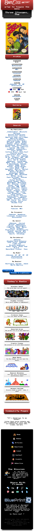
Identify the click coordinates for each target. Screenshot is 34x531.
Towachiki (11, 197)
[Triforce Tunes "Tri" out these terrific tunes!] (17, 327)
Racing (18, 231)
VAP (8, 200)
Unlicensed (17, 217)
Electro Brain (17, 153)
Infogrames (22, 161)
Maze (18, 227)
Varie (14, 200)
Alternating (17, 85)
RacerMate (11, 182)
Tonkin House (12, 196)
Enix (25, 154)
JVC (26, 162)
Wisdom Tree (17, 202)
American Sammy (16, 138)
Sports (12, 233)
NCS (16, 174)
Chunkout (10, 149)
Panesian (17, 178)
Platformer (10, 229)
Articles (18, 442)
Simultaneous (16, 257)
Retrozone (22, 182)
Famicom (14, 208)
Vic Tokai (22, 200)
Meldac (11, 170)
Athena (10, 143)
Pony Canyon (13, 181)
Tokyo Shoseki (17, 194)
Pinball (20, 228)
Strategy (20, 233)
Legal (18, 450)
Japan (25, 263)
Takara (24, 189)
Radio (18, 438)
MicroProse (20, 170)
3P (23, 255)
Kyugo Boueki (20, 166)
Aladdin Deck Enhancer (17, 241)
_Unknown (13, 84)
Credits (18, 459)
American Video (13, 141)
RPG (24, 231)
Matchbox (9, 169)
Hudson (23, 159)
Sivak (23, 185)
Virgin (13, 201)
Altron (22, 135)
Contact (18, 455)
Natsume (9, 174)
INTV (8, 162)
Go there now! (16, 514)
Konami (10, 166)
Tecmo (24, 190)
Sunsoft (9, 189)
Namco (22, 173)
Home (18, 434)
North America (17, 265)
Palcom (24, 177)
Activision (17, 65)
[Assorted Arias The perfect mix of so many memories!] (17, 341)
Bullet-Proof (22, 145)
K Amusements (13, 163)
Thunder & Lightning (20, 272)
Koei (23, 165)
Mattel (25, 169)
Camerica (24, 146)
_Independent (12, 131)
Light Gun (17, 243)
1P (20, 84)
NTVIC (13, 176)
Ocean (20, 176)
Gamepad (17, 80)
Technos (17, 190)
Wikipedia (17, 96)
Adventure (17, 76)
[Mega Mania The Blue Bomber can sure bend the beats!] (17, 371)
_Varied (21, 223)
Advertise (18, 463)
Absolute (23, 131)
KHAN (17, 165)
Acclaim (17, 133)
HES (26, 157)
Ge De (7, 157)
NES (16, 69)
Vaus (26, 249)
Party (12, 228)
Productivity (22, 229)
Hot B (16, 159)
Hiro (10, 159)
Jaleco (20, 162)
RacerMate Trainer (14, 249)
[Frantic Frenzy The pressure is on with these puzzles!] (17, 355)
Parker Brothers (17, 180)
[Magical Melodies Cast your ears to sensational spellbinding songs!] (17, 386)
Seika (10, 185)
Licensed (17, 73)
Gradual (15, 157)
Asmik (24, 142)
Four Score (12, 242)
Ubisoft (17, 198)
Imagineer (11, 161)
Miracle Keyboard (16, 245)
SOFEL (23, 186)
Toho (24, 193)
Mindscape (13, 173)
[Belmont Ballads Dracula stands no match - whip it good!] (17, 402)
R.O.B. (17, 247)
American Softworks (16, 139)
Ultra (24, 198)
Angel (24, 141)
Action (11, 224)
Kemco (11, 165)
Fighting (10, 227)
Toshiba (23, 196)
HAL (22, 157)
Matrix (18, 169)
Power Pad (23, 246)
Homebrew (21, 214)
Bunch (7, 146)
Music (24, 227)
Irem (13, 162)
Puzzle (11, 231)
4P (27, 255)
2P (23, 84)
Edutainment (20, 225)
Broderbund (10, 145)
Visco (20, 201)
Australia (9, 263)
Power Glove (11, 246)
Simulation (21, 232)
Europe (19, 263)
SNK (17, 186)
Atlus (16, 143)
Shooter (11, 232)
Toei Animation (14, 193)
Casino (11, 225)
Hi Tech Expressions (17, 158)
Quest (23, 181)
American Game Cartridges (16, 137)
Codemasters (21, 149)
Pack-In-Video (13, 177)
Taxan (9, 190)
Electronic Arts (14, 154)
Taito (17, 189)
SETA (17, 185)
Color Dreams (16, 150)
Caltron (15, 146)
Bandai (24, 143)
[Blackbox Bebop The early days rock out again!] (17, 298)
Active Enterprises (16, 134)
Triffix (9, 198)
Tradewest (22, 197)
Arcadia (10, 142)
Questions (18, 446)
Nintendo (23, 174)
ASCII (17, 142)
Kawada (23, 163)
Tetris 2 (8, 270)
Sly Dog (11, 186)
